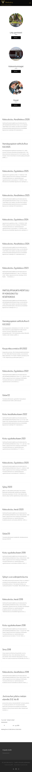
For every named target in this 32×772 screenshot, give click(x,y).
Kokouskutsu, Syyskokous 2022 (15, 371)
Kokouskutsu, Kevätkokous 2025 (15, 195)
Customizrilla (23, 764)
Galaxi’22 (6, 395)
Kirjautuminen (6, 753)
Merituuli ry (10, 762)
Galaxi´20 (6, 533)
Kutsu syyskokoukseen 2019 (14, 552)
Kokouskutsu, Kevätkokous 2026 (16, 119)
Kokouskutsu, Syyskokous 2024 (15, 219)
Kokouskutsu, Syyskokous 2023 (15, 268)
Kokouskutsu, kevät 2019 (12, 599)
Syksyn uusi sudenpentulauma (15, 576)
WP (12, 764)
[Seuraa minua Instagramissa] (18, 769)
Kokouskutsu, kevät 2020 (13, 509)
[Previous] (4, 725)
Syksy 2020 (7, 486)
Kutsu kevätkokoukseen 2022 (14, 414)
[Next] (28, 725)
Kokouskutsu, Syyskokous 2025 (15, 171)
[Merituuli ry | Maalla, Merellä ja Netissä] (3, 2)
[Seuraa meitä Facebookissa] (16, 769)
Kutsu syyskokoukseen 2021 (14, 438)
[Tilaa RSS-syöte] (13, 769)
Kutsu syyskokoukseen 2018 (14, 625)
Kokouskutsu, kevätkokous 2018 (15, 672)
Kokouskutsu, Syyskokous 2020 (15, 462)
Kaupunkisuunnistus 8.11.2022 (14, 348)
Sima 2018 (6, 649)
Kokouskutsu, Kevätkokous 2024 (15, 243)
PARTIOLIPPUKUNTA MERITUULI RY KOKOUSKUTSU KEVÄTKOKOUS (15, 293)
